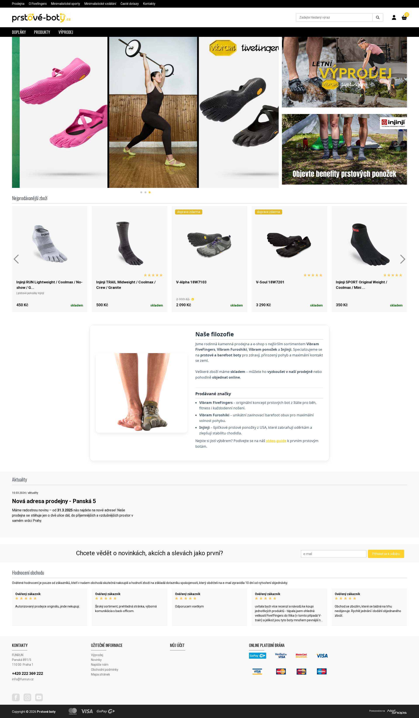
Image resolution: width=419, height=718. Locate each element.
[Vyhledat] (377, 17)
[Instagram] (29, 700)
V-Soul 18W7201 (270, 282)
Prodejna (18, 3)
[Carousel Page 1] (141, 192)
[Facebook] (17, 700)
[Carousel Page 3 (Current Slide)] (150, 192)
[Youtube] (40, 700)
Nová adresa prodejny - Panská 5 (54, 501)
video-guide (276, 440)
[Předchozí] (16, 259)
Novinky (96, 660)
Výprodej (65, 32)
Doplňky (19, 32)
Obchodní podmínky (104, 669)
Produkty (42, 32)
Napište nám (99, 664)
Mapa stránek (100, 674)
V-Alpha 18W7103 (191, 282)
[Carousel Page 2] (145, 192)
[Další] (402, 259)
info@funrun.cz (23, 679)
